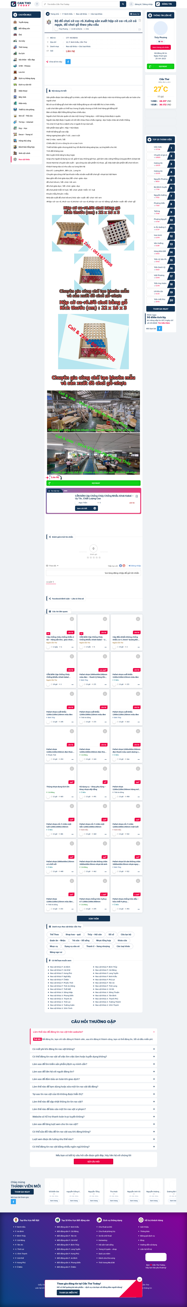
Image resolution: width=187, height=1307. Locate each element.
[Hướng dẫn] (36, 4)
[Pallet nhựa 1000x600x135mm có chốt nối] (60, 850)
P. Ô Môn (19, 1267)
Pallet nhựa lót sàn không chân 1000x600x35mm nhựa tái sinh (93, 862)
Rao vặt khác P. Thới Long (106, 985)
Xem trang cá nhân (160, 47)
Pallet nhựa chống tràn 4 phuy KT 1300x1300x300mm (93, 900)
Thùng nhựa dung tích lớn (57, 786)
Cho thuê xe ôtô (105, 1226)
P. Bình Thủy (20, 1235)
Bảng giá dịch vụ (147, 1235)
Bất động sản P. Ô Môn (66, 1267)
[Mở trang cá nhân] (150, 148)
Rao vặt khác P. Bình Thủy (106, 966)
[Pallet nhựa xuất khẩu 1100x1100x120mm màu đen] (60, 700)
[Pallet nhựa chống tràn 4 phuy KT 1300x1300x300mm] (93, 887)
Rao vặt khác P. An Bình (60, 966)
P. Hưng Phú (20, 1262)
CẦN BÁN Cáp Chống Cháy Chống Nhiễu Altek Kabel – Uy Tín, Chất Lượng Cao (104, 497)
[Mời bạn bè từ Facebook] (159, 328)
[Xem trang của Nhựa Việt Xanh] (81, 684)
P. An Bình (19, 1231)
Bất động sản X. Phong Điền (69, 1262)
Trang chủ (54, 13)
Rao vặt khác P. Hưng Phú (61, 973)
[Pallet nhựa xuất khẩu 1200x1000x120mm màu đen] (93, 700)
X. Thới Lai (19, 1249)
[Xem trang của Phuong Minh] (48, 647)
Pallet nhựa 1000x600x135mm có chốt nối (60, 862)
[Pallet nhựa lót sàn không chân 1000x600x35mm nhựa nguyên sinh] (127, 850)
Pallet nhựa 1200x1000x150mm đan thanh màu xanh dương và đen (93, 750)
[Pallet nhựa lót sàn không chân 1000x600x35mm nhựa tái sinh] (93, 850)
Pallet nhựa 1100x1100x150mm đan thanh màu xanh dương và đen (60, 750)
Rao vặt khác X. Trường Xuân (62, 1005)
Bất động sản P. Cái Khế (67, 1240)
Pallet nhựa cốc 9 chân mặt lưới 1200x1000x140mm (58, 825)
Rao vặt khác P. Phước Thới (61, 982)
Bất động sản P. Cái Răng (67, 1231)
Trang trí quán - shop (108, 1249)
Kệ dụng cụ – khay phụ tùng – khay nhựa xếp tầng (93, 788)
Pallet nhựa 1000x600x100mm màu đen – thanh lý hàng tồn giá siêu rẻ (93, 675)
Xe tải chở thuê (105, 1235)
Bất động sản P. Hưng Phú (68, 1253)
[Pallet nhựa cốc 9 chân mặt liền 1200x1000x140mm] (93, 812)
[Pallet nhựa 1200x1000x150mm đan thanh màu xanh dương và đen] (93, 737)
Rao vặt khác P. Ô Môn (59, 979)
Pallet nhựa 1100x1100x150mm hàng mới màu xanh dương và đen (126, 788)
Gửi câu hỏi (93, 1161)
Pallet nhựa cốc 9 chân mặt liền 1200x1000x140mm (92, 825)
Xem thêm (94, 918)
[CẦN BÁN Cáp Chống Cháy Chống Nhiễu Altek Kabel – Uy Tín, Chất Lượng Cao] (59, 503)
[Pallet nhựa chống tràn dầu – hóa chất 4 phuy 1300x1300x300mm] (127, 887)
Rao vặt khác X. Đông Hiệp (61, 992)
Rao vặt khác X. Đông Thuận (107, 992)
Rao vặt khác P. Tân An (105, 982)
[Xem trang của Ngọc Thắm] (81, 647)
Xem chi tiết (82, 508)
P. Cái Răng (20, 1240)
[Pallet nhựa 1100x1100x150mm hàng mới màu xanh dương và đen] (127, 775)
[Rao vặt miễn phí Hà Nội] (160, 116)
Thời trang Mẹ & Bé (107, 1262)
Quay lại (135, 14)
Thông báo (144, 1231)
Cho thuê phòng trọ (107, 1231)
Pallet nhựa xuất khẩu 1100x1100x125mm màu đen (126, 675)
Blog (142, 1240)
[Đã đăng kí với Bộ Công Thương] (156, 1260)
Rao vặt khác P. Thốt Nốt (60, 989)
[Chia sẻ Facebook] (68, 61)
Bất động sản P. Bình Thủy (68, 1244)
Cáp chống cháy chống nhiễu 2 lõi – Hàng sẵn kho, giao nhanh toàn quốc (60, 638)
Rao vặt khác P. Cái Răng (106, 970)
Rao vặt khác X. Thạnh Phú (106, 998)
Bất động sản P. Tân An (67, 1235)
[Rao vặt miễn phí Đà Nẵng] (160, 124)
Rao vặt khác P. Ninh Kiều (106, 976)
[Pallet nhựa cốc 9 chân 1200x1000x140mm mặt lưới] (127, 812)
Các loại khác (96, 13)
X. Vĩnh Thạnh (21, 1253)
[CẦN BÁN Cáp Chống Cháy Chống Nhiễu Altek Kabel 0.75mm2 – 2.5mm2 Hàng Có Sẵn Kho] (60, 663)
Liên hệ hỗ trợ (146, 1249)
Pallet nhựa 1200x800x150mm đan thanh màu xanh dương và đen (126, 750)
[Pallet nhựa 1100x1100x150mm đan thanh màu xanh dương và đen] (60, 737)
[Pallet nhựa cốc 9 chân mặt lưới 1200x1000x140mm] (60, 812)
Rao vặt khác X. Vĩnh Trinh (61, 1008)
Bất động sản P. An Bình (67, 1258)
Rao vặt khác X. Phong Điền (62, 995)
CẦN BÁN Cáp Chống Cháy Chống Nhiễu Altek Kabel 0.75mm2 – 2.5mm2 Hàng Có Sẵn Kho (59, 675)
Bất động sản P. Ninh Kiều (68, 1226)
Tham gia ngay (160, 308)
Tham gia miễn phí (68, 1292)
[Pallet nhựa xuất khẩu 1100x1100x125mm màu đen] (127, 663)
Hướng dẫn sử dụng (148, 1244)
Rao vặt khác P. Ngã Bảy (60, 976)
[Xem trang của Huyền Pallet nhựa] (48, 796)
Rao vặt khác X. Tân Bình (105, 995)
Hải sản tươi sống (106, 1244)
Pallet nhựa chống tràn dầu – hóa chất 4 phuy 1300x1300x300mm (126, 900)
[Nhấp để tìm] (123, 4)
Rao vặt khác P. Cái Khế (60, 970)
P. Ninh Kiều (67, 13)
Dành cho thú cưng (107, 1258)
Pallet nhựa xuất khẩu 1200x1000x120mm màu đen (93, 713)
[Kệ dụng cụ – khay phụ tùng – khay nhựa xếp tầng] (93, 775)
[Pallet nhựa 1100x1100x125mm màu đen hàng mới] (60, 887)
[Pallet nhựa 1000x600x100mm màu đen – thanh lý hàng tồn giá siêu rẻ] (93, 663)
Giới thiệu (144, 1226)
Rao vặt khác (81, 13)
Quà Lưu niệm (104, 1253)
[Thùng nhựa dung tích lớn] (60, 775)
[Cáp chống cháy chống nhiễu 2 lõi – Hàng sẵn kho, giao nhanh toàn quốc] (60, 625)
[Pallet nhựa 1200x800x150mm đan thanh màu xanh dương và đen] (127, 737)
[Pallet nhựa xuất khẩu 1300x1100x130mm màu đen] (127, 700)
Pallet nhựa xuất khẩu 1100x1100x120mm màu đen (59, 713)
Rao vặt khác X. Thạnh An (61, 998)
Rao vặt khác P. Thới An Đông (62, 985)
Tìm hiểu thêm (164, 322)
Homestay (103, 1240)
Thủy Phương (160, 37)
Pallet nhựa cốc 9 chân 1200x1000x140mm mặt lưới (126, 825)
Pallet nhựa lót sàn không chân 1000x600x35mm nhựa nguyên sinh (127, 862)
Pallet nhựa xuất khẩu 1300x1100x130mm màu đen (126, 713)
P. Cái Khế (19, 1258)
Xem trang (54, 1200)
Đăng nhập (136, 565)
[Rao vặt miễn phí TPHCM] (160, 132)
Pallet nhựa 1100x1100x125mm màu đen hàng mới (59, 900)
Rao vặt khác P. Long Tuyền (106, 973)
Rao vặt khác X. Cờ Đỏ (104, 989)
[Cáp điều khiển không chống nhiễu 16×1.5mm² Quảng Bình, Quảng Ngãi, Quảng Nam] (127, 625)
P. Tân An (19, 1244)
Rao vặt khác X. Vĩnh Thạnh (107, 1005)
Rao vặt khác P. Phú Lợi (105, 979)
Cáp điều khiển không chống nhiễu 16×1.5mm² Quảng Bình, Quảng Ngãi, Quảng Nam (126, 638)
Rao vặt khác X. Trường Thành (108, 1001)
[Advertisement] (93, 77)
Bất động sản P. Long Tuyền (68, 1249)
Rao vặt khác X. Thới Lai (60, 1001)
